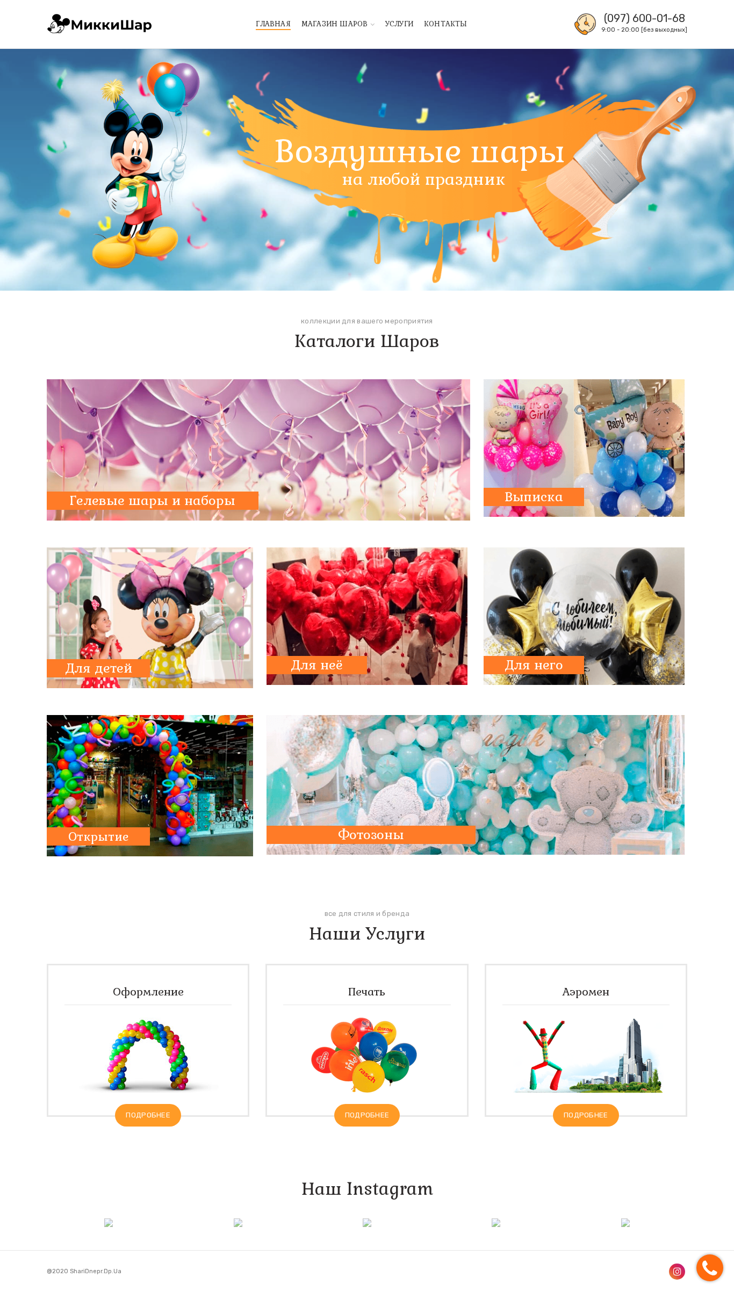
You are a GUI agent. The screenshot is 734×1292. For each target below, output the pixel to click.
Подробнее (148, 1115)
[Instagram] (677, 1272)
